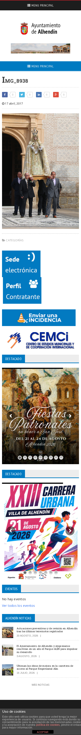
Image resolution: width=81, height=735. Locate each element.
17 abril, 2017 (13, 103)
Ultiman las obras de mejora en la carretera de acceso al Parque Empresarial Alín (45, 667)
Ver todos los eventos (18, 605)
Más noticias (40, 684)
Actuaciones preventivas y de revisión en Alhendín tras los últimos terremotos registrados (47, 630)
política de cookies (48, 724)
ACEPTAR (42, 732)
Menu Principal (42, 5)
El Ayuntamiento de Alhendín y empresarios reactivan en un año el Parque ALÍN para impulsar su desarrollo (47, 648)
